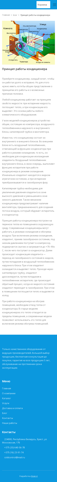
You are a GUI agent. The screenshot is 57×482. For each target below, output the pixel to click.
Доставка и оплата (12, 408)
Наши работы (9, 423)
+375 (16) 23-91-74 (14, 452)
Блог (15, 15)
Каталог (6, 398)
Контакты (7, 418)
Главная (6, 15)
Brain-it (34, 476)
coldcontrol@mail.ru (14, 457)
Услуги (5, 403)
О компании (8, 393)
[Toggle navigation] (53, 5)
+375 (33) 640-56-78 (14, 447)
